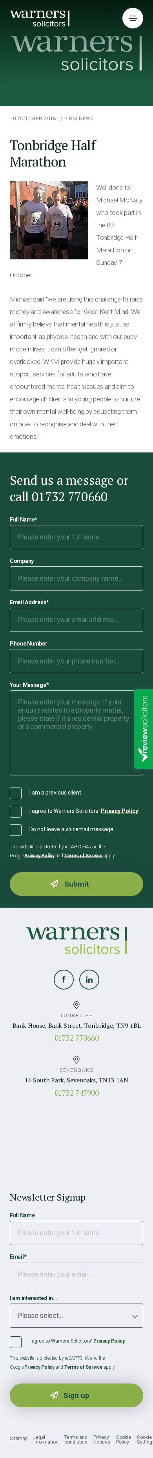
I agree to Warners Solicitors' (83, 811)
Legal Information (45, 1439)
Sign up (76, 1395)
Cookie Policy (123, 1439)
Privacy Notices (101, 1439)
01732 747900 (77, 1092)
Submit (76, 884)
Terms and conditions (75, 1439)
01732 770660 (77, 1037)
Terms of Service (83, 855)
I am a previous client (55, 792)
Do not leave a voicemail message (71, 829)
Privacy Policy (119, 811)
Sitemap (18, 1438)
